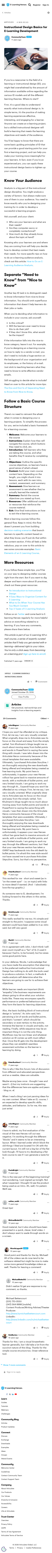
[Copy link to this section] (7, 72)
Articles (7, 13)
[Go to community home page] (17, 5)
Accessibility (6, 1503)
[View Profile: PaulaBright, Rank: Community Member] (4, 1171)
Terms (11, 1548)
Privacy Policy (6, 1524)
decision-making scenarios (18, 530)
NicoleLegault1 (16, 1248)
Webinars (5, 1410)
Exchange (5, 1440)
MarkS (11, 940)
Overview (5, 1520)
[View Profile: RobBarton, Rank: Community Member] (4, 1336)
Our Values (5, 1496)
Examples (5, 1447)
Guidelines (5, 1472)
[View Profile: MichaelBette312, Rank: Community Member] (4, 1221)
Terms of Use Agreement (11, 1532)
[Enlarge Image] (26, 59)
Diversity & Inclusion (9, 1500)
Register (37, 5)
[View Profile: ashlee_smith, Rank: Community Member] (4, 1202)
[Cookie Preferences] (3, 1549)
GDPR (3, 1528)
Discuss (4, 1436)
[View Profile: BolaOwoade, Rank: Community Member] (4, 913)
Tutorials (4, 1406)
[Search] (29, 4)
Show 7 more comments (14, 1365)
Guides (4, 1402)
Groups (4, 1455)
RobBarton (13, 1335)
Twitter (21, 614)
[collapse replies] (26, 723)
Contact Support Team (10, 1479)
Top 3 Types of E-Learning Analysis (27, 608)
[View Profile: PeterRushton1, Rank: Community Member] (4, 873)
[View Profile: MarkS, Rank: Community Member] (4, 941)
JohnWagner (13, 725)
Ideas (3, 1451)
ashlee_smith (13, 1201)
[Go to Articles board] (7, 706)
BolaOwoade (13, 912)
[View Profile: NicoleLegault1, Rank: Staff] (6, 1249)
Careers (4, 1507)
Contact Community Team (11, 1475)
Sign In (46, 5)
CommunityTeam (18, 37)
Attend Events (6, 1459)
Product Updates (8, 1427)
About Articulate (7, 1488)
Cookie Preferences (33, 1548)
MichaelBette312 (15, 1220)
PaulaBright (13, 1170)
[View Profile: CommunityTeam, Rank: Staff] (7, 38)
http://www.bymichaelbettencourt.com (25, 1313)
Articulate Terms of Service (12, 1535)
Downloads (5, 1443)
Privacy (20, 1548)
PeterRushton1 (14, 872)
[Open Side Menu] (3, 5)
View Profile (23, 697)
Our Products (6, 1492)
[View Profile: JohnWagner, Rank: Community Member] (4, 726)
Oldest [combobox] (45, 718)
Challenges (5, 1414)
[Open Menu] (48, 12)
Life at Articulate (7, 1511)
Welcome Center (7, 1468)
